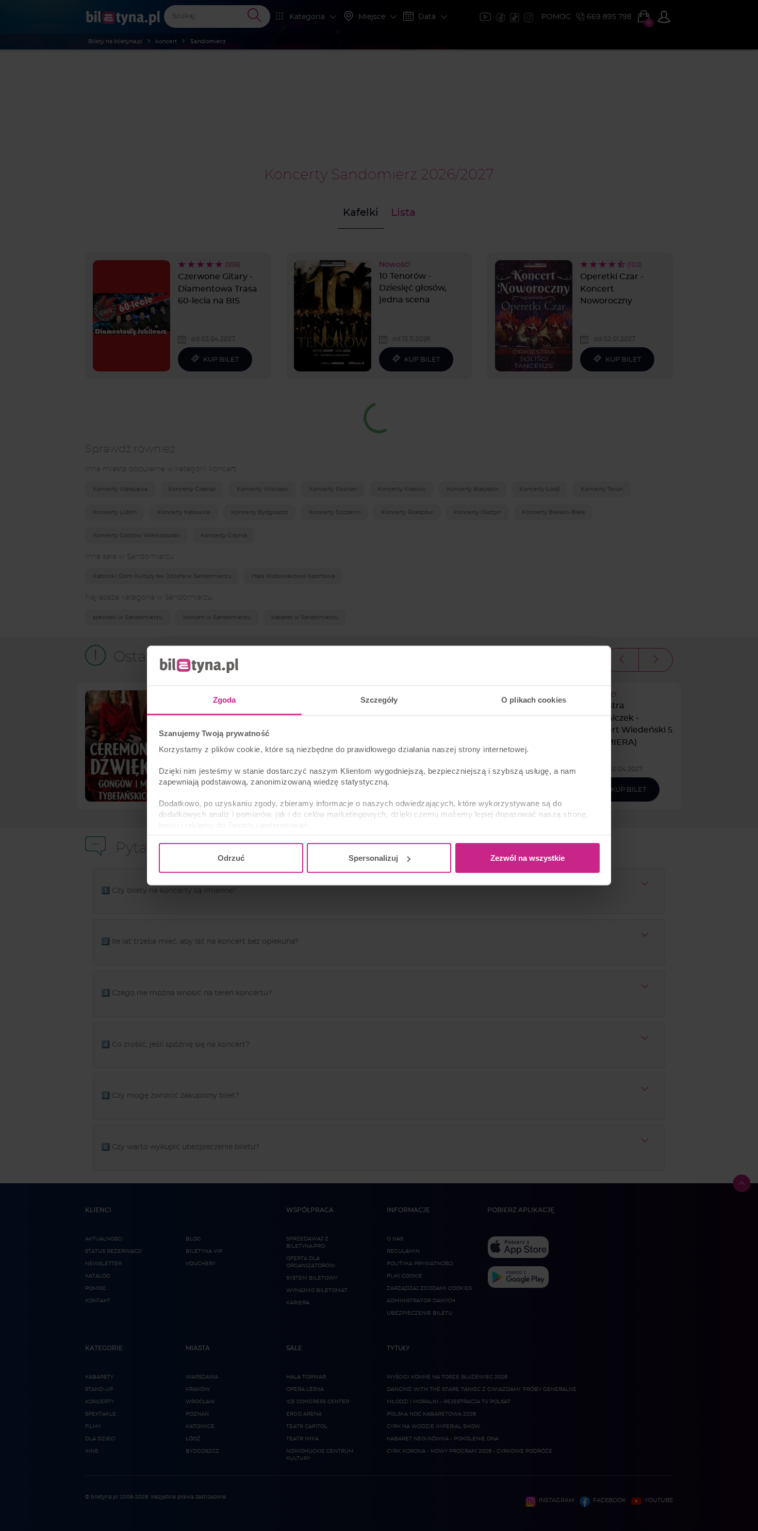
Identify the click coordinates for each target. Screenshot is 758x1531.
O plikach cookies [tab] (533, 699)
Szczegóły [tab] (379, 699)
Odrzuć (231, 858)
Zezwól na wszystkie (527, 858)
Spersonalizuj (373, 858)
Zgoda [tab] (224, 699)
